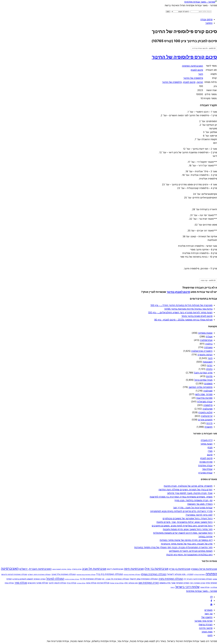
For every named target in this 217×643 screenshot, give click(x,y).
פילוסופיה (207, 405)
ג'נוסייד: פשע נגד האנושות (199, 504)
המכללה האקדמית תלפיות (72, 579)
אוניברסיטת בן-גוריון (179, 568)
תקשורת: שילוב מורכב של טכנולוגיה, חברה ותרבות (188, 486)
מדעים (209, 376)
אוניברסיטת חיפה (134, 568)
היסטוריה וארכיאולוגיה (201, 351)
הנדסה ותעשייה (205, 354)
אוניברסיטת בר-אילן (156, 568)
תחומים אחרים (205, 419)
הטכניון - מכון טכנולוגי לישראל (180, 574)
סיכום (209, 454)
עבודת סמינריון (205, 472)
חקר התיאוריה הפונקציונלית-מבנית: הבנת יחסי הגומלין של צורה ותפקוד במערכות (173, 547)
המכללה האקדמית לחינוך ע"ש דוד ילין (198, 579)
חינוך (200, 74)
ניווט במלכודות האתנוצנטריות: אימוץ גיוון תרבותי (189, 554)
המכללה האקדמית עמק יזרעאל (144, 579)
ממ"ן (210, 451)
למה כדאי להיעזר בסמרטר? (199, 514)
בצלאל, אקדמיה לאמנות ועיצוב (61, 569)
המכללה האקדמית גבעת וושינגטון (86, 574)
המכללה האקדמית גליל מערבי (63, 574)
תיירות (209, 423)
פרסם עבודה (206, 19)
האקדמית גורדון (199, 574)
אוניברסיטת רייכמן (115, 569)
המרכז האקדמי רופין (197, 583)
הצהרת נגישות (205, 624)
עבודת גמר (207, 469)
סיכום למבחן (197, 70)
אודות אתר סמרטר (203, 621)
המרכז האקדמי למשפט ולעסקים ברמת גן (29, 579)
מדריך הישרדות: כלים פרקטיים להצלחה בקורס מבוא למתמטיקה (181, 511)
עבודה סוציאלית (204, 401)
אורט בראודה (76, 569)
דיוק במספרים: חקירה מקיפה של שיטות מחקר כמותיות (186, 540)
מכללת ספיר (20, 582)
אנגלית (209, 336)
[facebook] (211, 600)
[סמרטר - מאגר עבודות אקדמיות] (200, 1)
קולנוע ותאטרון (205, 412)
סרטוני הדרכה (205, 628)
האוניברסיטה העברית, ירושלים (35, 568)
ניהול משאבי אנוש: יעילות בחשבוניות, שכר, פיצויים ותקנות (184, 522)
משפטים (208, 383)
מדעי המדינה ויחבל (203, 372)
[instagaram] (211, 597)
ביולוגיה (208, 343)
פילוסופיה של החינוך (193, 78)
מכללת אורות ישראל (117, 583)
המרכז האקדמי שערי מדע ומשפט (174, 583)
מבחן (210, 447)
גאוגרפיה (208, 347)
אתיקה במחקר (205, 536)
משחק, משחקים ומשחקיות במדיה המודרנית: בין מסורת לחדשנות (181, 496)
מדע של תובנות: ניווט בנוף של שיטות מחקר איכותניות (186, 543)
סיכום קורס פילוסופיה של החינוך (184, 57)
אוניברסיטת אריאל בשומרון (204, 568)
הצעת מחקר (206, 443)
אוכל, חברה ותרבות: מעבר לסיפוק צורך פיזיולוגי (189, 493)
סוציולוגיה (207, 390)
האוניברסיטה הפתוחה (192, 65)
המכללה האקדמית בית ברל (109, 574)
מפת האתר (207, 631)
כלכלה (209, 369)
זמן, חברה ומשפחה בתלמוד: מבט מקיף (193, 500)
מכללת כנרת (71, 583)
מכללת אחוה (91, 583)
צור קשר (208, 613)
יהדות (209, 365)
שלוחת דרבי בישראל (187, 587)
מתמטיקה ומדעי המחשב (200, 387)
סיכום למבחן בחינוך (178, 291)
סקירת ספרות (205, 462)
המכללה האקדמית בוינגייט (132, 574)
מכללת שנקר (204, 587)
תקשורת (208, 427)
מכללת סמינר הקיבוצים (38, 583)
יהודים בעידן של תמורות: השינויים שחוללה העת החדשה (185, 489)
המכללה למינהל (55, 578)
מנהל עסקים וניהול (203, 380)
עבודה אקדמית (205, 465)
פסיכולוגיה (207, 408)
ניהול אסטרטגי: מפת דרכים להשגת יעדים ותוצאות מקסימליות (182, 533)
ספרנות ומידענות (204, 398)
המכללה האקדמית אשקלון (153, 574)
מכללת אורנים (103, 583)
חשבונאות (207, 361)
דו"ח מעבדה (206, 440)
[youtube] (211, 604)
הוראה (200, 82)
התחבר (208, 23)
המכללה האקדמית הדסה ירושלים (39, 574)
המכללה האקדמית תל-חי (90, 579)
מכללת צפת (9, 583)
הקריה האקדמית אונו (148, 582)
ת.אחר (172, 587)
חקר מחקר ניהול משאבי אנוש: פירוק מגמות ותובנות (187, 529)
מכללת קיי (213, 587)
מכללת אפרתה (81, 583)
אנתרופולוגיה (206, 340)
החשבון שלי (206, 617)
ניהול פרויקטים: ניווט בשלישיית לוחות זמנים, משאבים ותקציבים (182, 525)
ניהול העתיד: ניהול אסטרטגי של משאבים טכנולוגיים (187, 518)
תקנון (210, 635)
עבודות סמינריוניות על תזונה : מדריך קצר (192, 507)
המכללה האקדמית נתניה (171, 578)
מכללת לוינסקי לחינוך (57, 583)
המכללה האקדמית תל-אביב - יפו (115, 579)
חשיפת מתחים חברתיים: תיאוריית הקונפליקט (190, 551)
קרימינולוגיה (206, 416)
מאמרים (208, 610)
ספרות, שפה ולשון (203, 394)
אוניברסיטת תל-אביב (94, 568)
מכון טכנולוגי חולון (131, 583)
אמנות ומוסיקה (205, 333)
